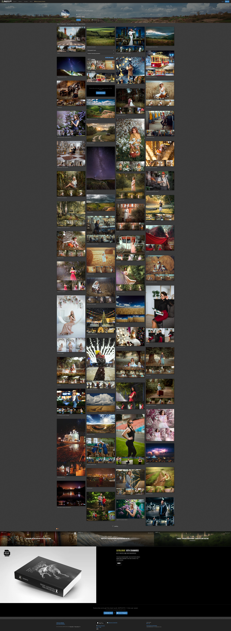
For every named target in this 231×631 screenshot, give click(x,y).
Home (58, 24)
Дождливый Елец (61, 477)
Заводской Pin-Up (150, 137)
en (147, 623)
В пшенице (148, 107)
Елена (147, 343)
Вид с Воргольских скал (92, 119)
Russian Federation (82, 14)
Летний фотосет (120, 410)
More (119, 563)
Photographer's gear (92, 50)
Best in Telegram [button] (122, 613)
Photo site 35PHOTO (60, 622)
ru (149, 623)
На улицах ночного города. (63, 415)
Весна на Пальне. (91, 434)
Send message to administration (151, 625)
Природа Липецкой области (63, 227)
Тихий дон (59, 107)
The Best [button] (26, 1)
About (97, 627)
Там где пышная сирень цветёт (64, 137)
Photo (78, 19)
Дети (89, 59)
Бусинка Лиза (60, 257)
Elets (87, 14)
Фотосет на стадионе (121, 465)
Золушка (119, 261)
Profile (88, 19)
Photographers (63, 24)
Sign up (227, 1)
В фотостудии (60, 353)
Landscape (79, 16)
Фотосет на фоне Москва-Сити (124, 53)
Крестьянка (149, 221)
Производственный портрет (152, 191)
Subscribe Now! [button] (100, 92)
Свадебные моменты (121, 115)
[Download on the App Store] (101, 622)
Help (100, 627)
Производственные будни (92, 243)
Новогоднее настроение (122, 84)
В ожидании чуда (120, 200)
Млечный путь (90, 190)
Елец (58, 53)
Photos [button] (14, 1)
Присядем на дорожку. (151, 405)
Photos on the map (101, 625)
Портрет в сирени (61, 291)
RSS (58, 528)
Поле (118, 323)
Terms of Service (77, 626)
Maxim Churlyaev (81, 24)
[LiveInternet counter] (59, 625)
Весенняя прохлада (91, 304)
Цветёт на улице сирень (122, 519)
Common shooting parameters (94, 53)
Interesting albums (109, 57)
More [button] (31, 1)
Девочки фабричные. (91, 464)
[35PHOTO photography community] (7, 1)
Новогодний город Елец (151, 77)
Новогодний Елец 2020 (92, 334)
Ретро (118, 231)
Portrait (83, 16)
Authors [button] (20, 1)
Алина (147, 251)
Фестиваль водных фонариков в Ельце (64, 507)
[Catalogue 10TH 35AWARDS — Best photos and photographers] (48, 574)
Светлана (148, 375)
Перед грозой (90, 212)
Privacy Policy (71, 626)
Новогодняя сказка (121, 347)
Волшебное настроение (62, 167)
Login (223, 1)
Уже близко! (89, 488)
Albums (83, 19)
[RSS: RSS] (56, 528)
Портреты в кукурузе (62, 197)
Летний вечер (149, 493)
